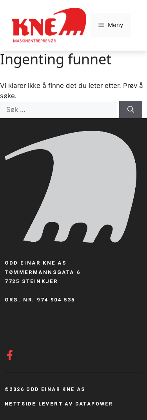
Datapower (94, 404)
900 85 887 (25, 315)
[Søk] (130, 109)
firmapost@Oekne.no (45, 330)
